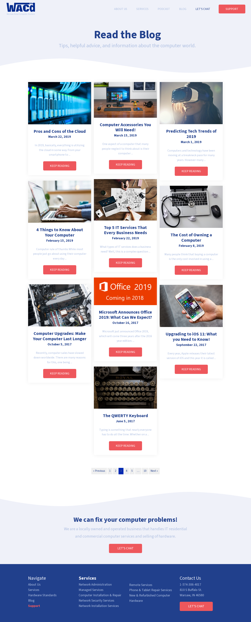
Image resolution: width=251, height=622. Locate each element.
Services (33, 590)
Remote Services (140, 585)
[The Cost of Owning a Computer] (191, 207)
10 (145, 471)
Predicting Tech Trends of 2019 (191, 134)
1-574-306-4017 (190, 584)
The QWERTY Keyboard (125, 416)
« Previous (99, 471)
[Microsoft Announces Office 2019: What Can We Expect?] (125, 291)
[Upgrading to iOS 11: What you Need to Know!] (191, 306)
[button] (59, 165)
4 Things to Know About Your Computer (59, 232)
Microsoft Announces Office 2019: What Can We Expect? (125, 315)
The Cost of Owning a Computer (191, 238)
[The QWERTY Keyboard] (125, 387)
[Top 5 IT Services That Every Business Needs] (125, 200)
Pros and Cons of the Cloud (60, 131)
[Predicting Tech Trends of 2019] (191, 103)
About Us (34, 584)
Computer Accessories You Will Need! (125, 127)
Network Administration (95, 584)
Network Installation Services (99, 606)
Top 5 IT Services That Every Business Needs (125, 230)
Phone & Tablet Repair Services (150, 590)
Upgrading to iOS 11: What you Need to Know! (191, 337)
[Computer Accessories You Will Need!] (125, 100)
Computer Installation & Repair (100, 595)
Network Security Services (96, 600)
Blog (31, 600)
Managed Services (91, 590)
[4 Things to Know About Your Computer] (59, 201)
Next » (154, 471)
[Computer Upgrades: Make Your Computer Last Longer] (59, 305)
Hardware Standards (42, 595)
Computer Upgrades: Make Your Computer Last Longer (59, 336)
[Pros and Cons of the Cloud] (59, 103)
